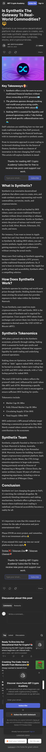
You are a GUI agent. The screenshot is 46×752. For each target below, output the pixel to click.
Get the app (34, 741)
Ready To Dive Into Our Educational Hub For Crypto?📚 (17, 643)
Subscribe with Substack (25, 714)
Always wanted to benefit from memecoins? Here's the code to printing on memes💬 (14, 669)
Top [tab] (4, 635)
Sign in (41, 3)
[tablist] (12, 605)
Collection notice (23, 735)
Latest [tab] (10, 635)
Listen (40, 45)
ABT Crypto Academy (15, 44)
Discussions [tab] (20, 635)
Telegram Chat (18, 550)
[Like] (4, 52)
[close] (39, 673)
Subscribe (32, 3)
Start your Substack (17, 741)
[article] (23, 649)
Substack (11, 747)
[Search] (41, 635)
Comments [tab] (7, 606)
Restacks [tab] (17, 606)
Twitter (5, 550)
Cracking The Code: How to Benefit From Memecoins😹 (15, 663)
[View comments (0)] (10, 52)
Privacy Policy (27, 725)
